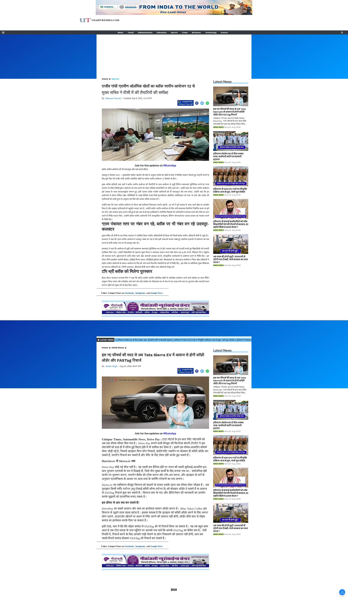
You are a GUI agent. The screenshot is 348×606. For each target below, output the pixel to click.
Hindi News (118, 347)
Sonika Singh (111, 366)
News (120, 32)
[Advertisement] (174, 53)
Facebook (129, 293)
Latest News (222, 82)
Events (224, 32)
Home (105, 79)
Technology (211, 32)
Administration (145, 32)
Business (196, 32)
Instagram (140, 293)
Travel (131, 32)
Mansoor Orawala (113, 98)
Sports (174, 32)
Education (162, 32)
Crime (185, 32)
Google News (157, 293)
